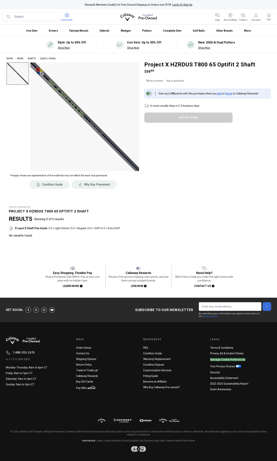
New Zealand (167, 440)
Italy (141, 440)
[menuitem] (217, 17)
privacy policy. (210, 316)
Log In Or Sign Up (182, 4)
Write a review (154, 80)
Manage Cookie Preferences (227, 359)
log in (228, 93)
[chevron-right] (266, 306)
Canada (107, 440)
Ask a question (175, 80)
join (219, 93)
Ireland (178, 440)
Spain (157, 440)
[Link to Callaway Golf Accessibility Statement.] (138, 448)
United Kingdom (130, 440)
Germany (149, 440)
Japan (99, 440)
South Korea (188, 440)
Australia (117, 440)
